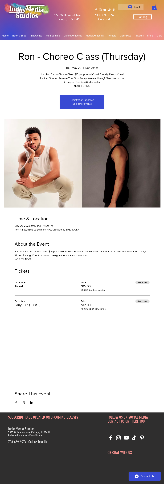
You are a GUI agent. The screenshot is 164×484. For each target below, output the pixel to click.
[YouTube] (105, 10)
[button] (154, 7)
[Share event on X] (23, 402)
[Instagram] (100, 10)
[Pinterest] (114, 10)
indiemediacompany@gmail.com (25, 435)
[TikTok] (109, 10)
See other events (82, 103)
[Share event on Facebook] (16, 402)
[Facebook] (96, 10)
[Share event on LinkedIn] (31, 402)
